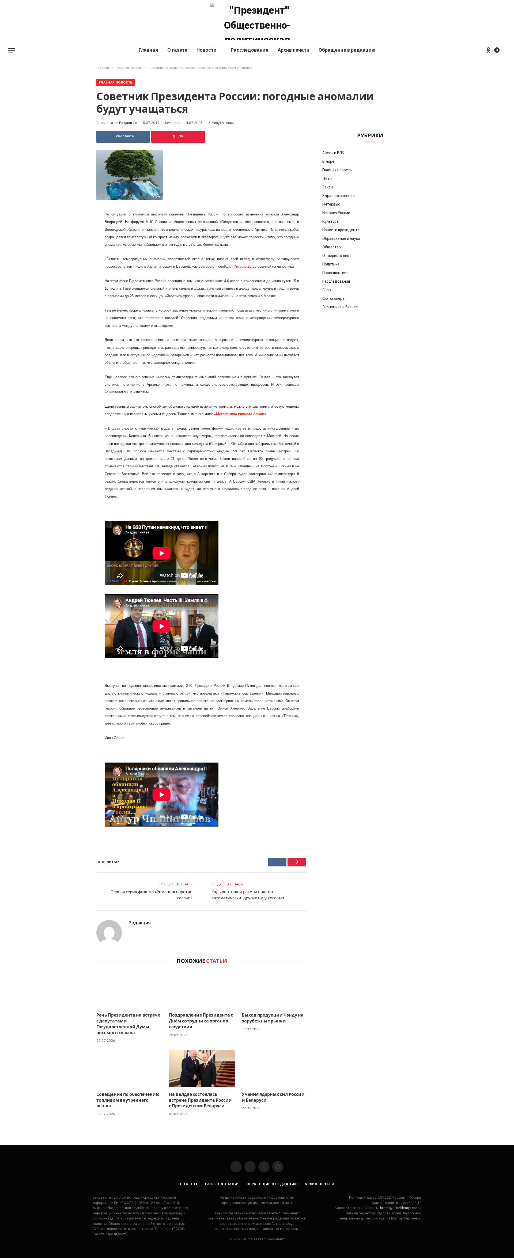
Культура (330, 221)
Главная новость (115, 82)
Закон (327, 187)
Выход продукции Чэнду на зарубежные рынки (273, 1018)
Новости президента (341, 230)
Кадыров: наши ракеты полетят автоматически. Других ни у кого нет (247, 895)
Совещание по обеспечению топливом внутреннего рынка (128, 1100)
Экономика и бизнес (340, 307)
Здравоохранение (338, 195)
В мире (328, 161)
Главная (148, 50)
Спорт (327, 289)
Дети (327, 178)
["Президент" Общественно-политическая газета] (257, 21)
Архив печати (293, 50)
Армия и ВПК (333, 152)
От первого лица (337, 255)
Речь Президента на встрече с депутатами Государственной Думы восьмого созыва (128, 1024)
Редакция (128, 122)
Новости (206, 50)
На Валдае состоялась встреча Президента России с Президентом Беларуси (200, 1100)
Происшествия (335, 272)
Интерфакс (243, 266)
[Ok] (178, 137)
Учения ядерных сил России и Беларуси (273, 1097)
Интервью (331, 204)
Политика (330, 264)
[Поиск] (505, 50)
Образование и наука (341, 238)
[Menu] (11, 50)
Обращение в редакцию (347, 50)
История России (336, 212)
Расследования (250, 50)
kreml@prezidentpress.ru (401, 1208)
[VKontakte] (77, 228)
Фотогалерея (334, 298)
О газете (177, 50)
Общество (331, 247)
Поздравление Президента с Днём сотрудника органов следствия (201, 1021)
